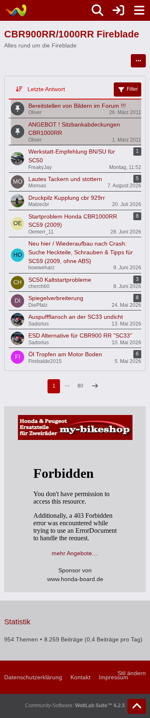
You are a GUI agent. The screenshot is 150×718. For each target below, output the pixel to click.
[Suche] (97, 10)
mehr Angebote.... (75, 553)
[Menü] (139, 10)
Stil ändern (132, 673)
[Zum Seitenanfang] (137, 706)
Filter (132, 89)
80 (80, 386)
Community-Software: (75, 705)
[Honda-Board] (15, 10)
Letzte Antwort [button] (46, 89)
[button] (138, 60)
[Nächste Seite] (95, 386)
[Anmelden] (118, 10)
